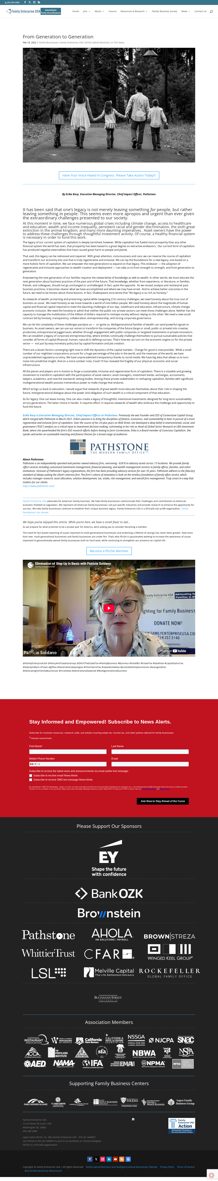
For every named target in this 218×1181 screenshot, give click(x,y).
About (98, 11)
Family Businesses (48, 42)
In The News (117, 42)
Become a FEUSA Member (109, 551)
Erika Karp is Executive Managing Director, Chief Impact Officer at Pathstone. (70, 415)
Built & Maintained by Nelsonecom (43, 1170)
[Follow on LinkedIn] (109, 1159)
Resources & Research (133, 11)
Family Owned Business (97, 42)
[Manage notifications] (211, 1175)
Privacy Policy (167, 1166)
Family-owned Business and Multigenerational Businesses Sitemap (122, 1166)
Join (85, 11)
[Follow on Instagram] (102, 1159)
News (184, 11)
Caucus (113, 11)
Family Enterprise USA (71, 42)
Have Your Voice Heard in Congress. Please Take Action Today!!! (109, 175)
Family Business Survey (164, 11)
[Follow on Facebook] (89, 1159)
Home (75, 11)
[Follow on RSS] (121, 1159)
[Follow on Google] (128, 1159)
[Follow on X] (96, 1159)
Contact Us (201, 11)
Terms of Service (186, 1166)
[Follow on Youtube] (115, 1159)
